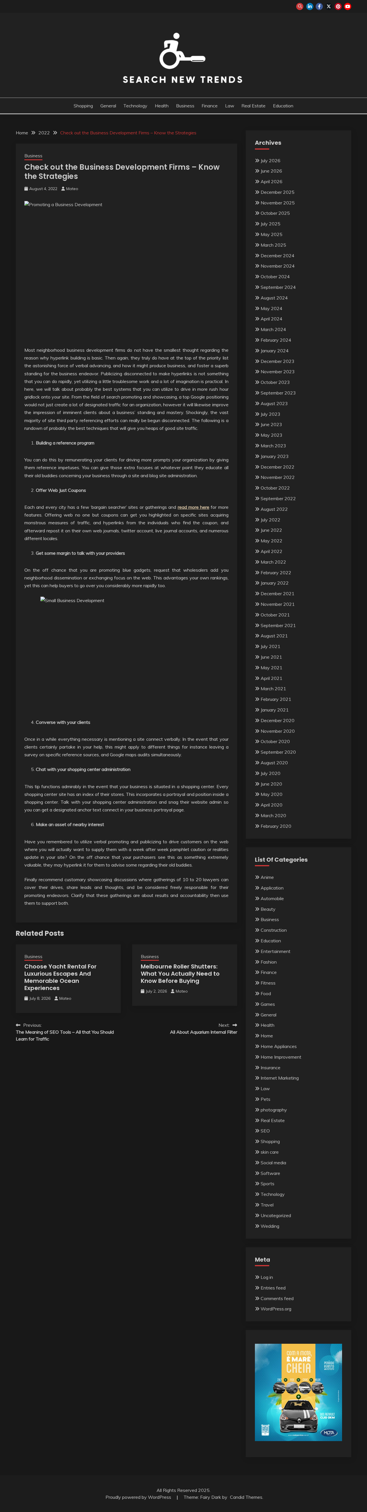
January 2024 (275, 350)
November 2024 (278, 266)
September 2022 (278, 498)
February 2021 (276, 699)
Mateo (72, 188)
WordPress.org (276, 1309)
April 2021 (271, 678)
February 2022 (276, 572)
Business (185, 106)
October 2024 (275, 276)
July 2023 (270, 414)
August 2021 (274, 636)
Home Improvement (281, 1057)
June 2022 (271, 530)
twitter (328, 6)
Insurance (270, 1067)
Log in (267, 1277)
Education (283, 106)
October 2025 (275, 213)
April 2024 (271, 319)
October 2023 (275, 382)
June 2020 (271, 784)
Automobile (272, 898)
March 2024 (273, 329)
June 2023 (271, 424)
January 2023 (275, 456)
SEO (265, 1131)
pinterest (338, 6)
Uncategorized (276, 1215)
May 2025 (271, 234)
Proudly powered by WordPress (139, 1497)
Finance (210, 106)
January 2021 (275, 710)
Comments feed (277, 1298)
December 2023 (277, 361)
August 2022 (274, 509)
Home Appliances (279, 1046)
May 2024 (271, 308)
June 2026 (271, 171)
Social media (273, 1162)
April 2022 (271, 551)
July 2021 (270, 646)
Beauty (268, 909)
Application (272, 888)
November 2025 (278, 203)
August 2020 (274, 762)
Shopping (83, 106)
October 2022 (275, 488)
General (108, 106)
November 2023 (278, 371)
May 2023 (271, 435)
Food (266, 993)
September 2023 (278, 393)
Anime (267, 877)
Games (268, 1004)
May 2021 (271, 667)
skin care (270, 1152)
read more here (194, 507)
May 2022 (271, 541)
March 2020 (273, 815)
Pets (265, 1099)
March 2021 (273, 688)
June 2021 (271, 657)
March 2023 (273, 445)
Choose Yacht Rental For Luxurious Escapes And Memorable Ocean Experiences (60, 977)
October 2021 (275, 615)
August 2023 (274, 403)
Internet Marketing (280, 1078)
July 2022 (270, 520)
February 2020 (276, 826)
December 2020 (277, 720)
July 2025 (270, 224)
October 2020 (275, 741)
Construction (274, 930)
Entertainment (275, 951)
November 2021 (278, 604)
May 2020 (271, 794)
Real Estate (253, 106)
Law (229, 106)
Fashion (269, 962)
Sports (267, 1183)
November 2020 (278, 731)
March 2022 (273, 562)
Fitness (268, 983)
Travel (267, 1205)
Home (267, 1036)
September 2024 (278, 287)
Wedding (270, 1226)
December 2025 (277, 192)
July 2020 (270, 773)
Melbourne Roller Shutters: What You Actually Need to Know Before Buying (180, 973)
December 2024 (277, 255)
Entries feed (273, 1288)
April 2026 (271, 181)
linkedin (309, 6)
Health (162, 106)
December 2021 (277, 593)
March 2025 (273, 245)
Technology (135, 106)
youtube (347, 6)
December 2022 (277, 467)
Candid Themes (246, 1497)
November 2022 (278, 477)
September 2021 (278, 625)
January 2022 (275, 583)
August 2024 (274, 298)
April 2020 (271, 805)
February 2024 (276, 340)
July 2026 (270, 160)
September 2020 (278, 752)
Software (270, 1173)
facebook (319, 6)
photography (274, 1110)
